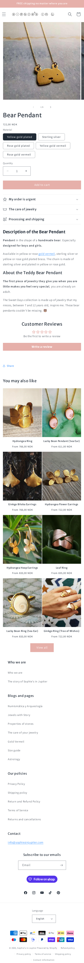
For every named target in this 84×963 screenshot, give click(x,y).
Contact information (43, 959)
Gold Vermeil (16, 741)
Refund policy (68, 948)
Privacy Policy (16, 784)
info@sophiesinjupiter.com (25, 842)
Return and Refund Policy (24, 801)
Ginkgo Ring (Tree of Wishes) (62, 631)
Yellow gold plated (19, 137)
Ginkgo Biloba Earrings (22, 504)
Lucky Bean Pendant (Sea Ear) (61, 441)
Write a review (42, 347)
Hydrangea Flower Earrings (61, 504)
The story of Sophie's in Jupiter (27, 681)
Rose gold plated (18, 145)
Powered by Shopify (47, 948)
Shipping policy (17, 792)
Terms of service (43, 954)
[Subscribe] (61, 865)
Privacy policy (24, 954)
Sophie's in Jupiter (27, 948)
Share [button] (10, 366)
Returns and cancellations (24, 819)
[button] (70, 14)
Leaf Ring (61, 567)
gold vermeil (46, 254)
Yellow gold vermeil (53, 145)
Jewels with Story (19, 715)
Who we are (15, 672)
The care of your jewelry (23, 732)
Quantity (8, 163)
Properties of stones (21, 723)
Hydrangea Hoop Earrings (22, 567)
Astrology (14, 759)
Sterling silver (51, 137)
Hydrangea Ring (22, 441)
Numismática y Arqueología (25, 706)
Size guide (14, 750)
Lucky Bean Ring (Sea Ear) (22, 631)
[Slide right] (50, 107)
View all (42, 647)
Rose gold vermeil (19, 154)
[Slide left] (33, 107)
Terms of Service (18, 810)
